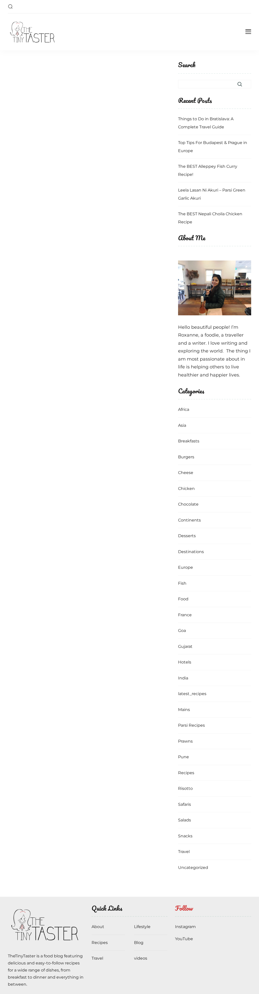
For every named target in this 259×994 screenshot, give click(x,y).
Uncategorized (193, 867)
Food (183, 599)
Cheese (185, 472)
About (98, 926)
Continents (189, 520)
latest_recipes (192, 693)
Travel (184, 851)
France (185, 614)
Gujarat (185, 646)
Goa (182, 630)
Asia (182, 425)
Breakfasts (188, 441)
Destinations (191, 551)
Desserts (187, 535)
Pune (183, 756)
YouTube (184, 938)
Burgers (186, 457)
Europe (185, 567)
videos (140, 958)
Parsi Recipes (191, 725)
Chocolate (188, 504)
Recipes (186, 772)
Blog (138, 942)
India (183, 678)
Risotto (185, 788)
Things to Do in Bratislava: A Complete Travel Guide (205, 122)
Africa (183, 409)
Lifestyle (142, 926)
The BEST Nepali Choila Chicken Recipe (210, 217)
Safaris (184, 804)
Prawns (185, 741)
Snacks (185, 836)
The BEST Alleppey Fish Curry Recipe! (207, 170)
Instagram (185, 926)
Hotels (184, 662)
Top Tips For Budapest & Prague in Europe (212, 146)
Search (187, 65)
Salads (184, 820)
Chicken (186, 488)
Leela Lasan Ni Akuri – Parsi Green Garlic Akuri (211, 194)
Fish (182, 583)
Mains (184, 709)
